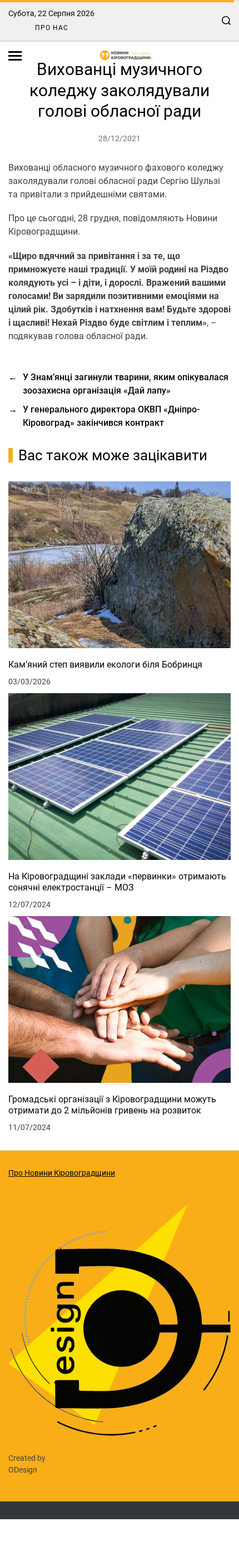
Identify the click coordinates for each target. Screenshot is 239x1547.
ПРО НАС (51, 28)
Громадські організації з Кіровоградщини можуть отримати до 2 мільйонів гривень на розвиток (112, 1105)
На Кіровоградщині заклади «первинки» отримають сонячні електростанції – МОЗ (117, 882)
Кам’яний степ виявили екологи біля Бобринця (105, 664)
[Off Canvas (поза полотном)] (15, 56)
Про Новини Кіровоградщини (61, 1172)
